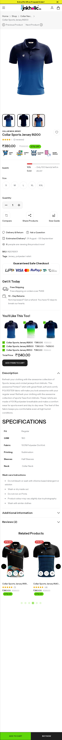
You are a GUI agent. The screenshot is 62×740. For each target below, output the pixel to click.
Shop (14, 16)
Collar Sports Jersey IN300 (19, 342)
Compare (7, 220)
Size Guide (54, 220)
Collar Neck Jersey (26, 16)
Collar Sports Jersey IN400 (46, 583)
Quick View (21, 573)
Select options (9, 573)
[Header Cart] (58, 8)
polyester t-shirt (23, 256)
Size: (4, 178)
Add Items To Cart (15, 363)
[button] (3, 566)
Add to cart (15, 736)
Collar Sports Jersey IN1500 (20, 346)
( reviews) (18, 139)
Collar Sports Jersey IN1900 (16, 583)
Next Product (32, 24)
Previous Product (14, 24)
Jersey (11, 256)
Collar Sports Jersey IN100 (19, 350)
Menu (3, 7)
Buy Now (46, 736)
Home (5, 16)
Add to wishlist (57, 132)
